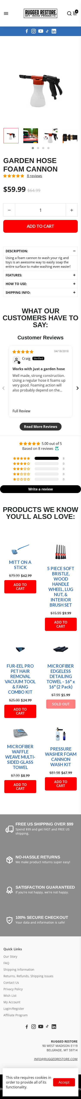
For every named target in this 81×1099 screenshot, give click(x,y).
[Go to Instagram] (33, 31)
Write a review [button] (40, 489)
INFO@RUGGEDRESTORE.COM (56, 1059)
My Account (11, 1002)
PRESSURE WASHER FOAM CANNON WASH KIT (60, 756)
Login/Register (13, 1009)
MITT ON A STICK (20, 564)
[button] (32, 148)
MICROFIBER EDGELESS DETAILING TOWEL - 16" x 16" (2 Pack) (60, 676)
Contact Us (11, 983)
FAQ (6, 963)
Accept (64, 1082)
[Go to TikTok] (47, 31)
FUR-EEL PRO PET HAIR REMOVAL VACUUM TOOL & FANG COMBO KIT (20, 679)
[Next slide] (77, 388)
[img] (23, 351)
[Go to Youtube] (40, 31)
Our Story (10, 957)
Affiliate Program (15, 1015)
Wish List (9, 996)
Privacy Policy (13, 989)
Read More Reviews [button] (40, 426)
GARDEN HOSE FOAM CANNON (30, 165)
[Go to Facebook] (26, 31)
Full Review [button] (21, 411)
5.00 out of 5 (52, 443)
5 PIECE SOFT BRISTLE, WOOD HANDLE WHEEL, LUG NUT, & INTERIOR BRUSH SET (60, 586)
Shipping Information (18, 970)
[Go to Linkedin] (54, 31)
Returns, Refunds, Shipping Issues (28, 976)
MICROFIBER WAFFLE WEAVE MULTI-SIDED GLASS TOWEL (20, 757)
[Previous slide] (3, 388)
